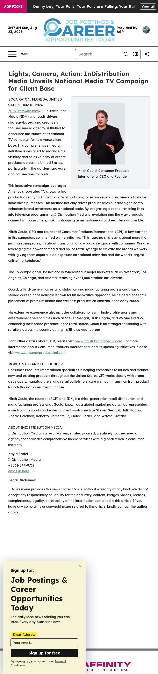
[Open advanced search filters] (136, 54)
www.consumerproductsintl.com (40, 353)
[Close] (80, 566)
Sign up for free (44, 652)
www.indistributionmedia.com (98, 341)
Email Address (24, 634)
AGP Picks (13, 7)
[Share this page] (147, 54)
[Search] (126, 54)
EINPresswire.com (24, 111)
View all (148, 6)
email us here (18, 471)
